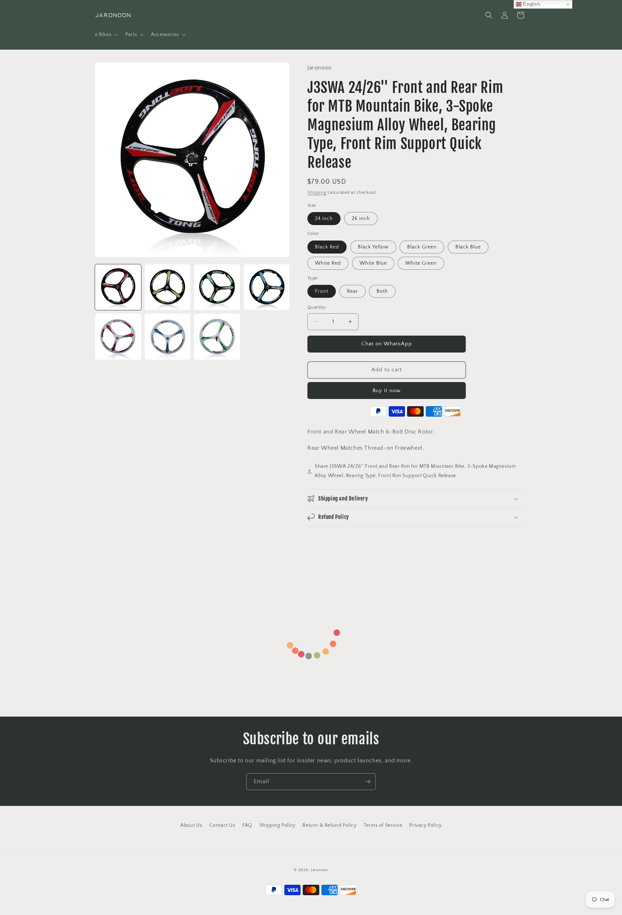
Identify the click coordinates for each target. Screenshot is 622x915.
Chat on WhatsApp (386, 344)
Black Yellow (373, 247)
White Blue (373, 263)
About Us (191, 825)
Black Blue (468, 247)
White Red (328, 263)
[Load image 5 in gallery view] (118, 337)
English (531, 4)
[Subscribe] (367, 781)
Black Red (327, 247)
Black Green (422, 247)
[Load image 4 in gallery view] (267, 287)
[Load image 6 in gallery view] (168, 337)
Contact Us (222, 825)
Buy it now (387, 390)
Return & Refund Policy (329, 825)
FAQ (247, 825)
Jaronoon (319, 870)
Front (321, 291)
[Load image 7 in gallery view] (217, 337)
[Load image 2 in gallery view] (168, 287)
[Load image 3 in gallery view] (217, 287)
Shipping (316, 192)
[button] (106, 34)
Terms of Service (383, 825)
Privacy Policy (425, 825)
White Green (421, 263)
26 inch (361, 218)
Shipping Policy (278, 825)
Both (382, 291)
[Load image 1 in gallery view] (118, 287)
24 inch (324, 218)
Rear (352, 291)
